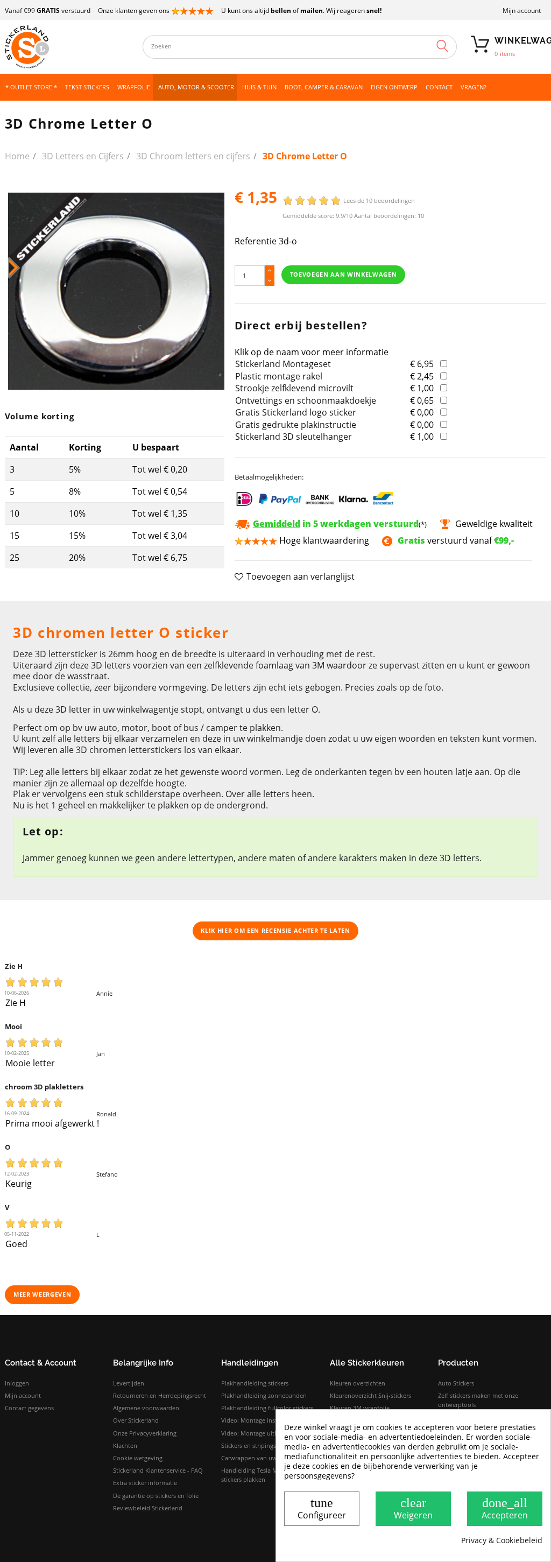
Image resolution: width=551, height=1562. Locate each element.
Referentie (256, 241)
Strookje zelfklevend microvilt (294, 388)
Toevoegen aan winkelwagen (343, 274)
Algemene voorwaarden (146, 1408)
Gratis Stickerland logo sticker (295, 412)
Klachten (125, 1445)
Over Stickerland (136, 1420)
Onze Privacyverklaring (144, 1433)
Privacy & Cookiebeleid (501, 1540)
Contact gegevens (29, 1408)
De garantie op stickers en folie (156, 1495)
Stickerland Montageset (283, 364)
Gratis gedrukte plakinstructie (295, 425)
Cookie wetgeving (138, 1458)
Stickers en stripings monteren (263, 1445)
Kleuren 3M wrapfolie (360, 1408)
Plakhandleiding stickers (254, 1383)
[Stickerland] (68, 47)
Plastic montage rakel (278, 376)
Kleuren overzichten (357, 1383)
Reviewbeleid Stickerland (147, 1508)
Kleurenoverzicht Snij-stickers (370, 1395)
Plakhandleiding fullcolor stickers (267, 1408)
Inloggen (17, 1383)
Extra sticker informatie (145, 1483)
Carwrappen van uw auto (256, 1458)
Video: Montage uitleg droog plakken (272, 1433)
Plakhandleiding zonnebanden (264, 1395)
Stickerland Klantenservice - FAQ (158, 1470)
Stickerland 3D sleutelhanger (293, 436)
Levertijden (128, 1383)
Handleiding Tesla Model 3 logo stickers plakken (265, 1474)
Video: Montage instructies (258, 1420)
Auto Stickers (456, 1383)
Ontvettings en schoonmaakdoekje (305, 400)
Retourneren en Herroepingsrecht (159, 1395)
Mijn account (522, 10)
